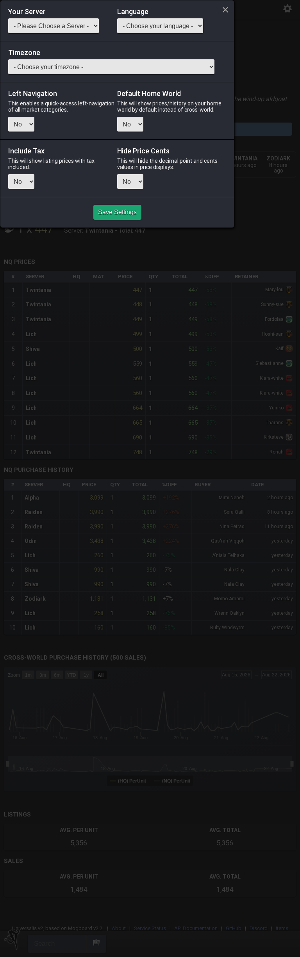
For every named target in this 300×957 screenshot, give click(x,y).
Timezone (24, 52)
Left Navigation (32, 93)
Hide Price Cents (143, 151)
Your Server (27, 11)
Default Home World (149, 93)
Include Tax (26, 151)
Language (132, 11)
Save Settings (117, 212)
